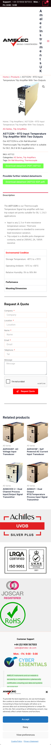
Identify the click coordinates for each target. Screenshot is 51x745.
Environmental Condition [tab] (17, 252)
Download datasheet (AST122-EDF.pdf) (25, 182)
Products (15, 77)
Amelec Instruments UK (41, 41)
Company (8, 311)
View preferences (25, 734)
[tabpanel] (25, 267)
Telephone (9, 350)
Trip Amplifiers (16, 121)
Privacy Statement (31, 741)
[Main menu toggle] (48, 41)
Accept (25, 719)
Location (8, 320)
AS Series (7, 129)
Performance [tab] (12, 282)
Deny (25, 727)
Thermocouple (31, 160)
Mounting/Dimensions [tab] (16, 288)
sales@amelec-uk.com (25, 648)
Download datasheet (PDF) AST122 (23, 166)
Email (6, 340)
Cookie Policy (16, 741)
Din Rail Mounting (16, 160)
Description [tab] (9, 195)
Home (6, 77)
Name (7, 330)
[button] (46, 692)
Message (8, 360)
